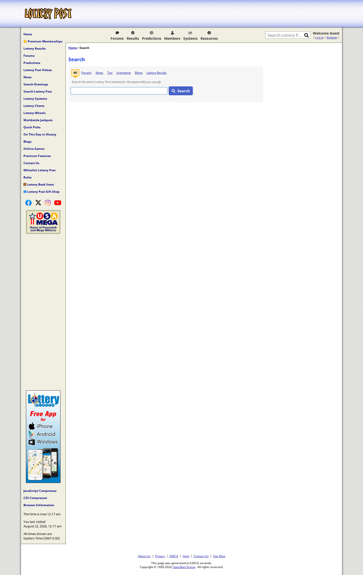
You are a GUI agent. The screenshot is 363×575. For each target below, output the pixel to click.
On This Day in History (39, 134)
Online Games (33, 149)
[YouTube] (57, 202)
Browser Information (38, 505)
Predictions (151, 38)
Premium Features (37, 156)
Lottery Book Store (40, 184)
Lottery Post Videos (37, 70)
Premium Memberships (44, 41)
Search (183, 90)
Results (133, 38)
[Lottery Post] (48, 13)
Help (186, 556)
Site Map (219, 556)
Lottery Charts (33, 106)
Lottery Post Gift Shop (43, 192)
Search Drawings (35, 84)
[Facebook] (28, 202)
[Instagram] (47, 202)
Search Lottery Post (37, 91)
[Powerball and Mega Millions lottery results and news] (43, 232)
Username (123, 73)
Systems (190, 38)
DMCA (173, 556)
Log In (319, 37)
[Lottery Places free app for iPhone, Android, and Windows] (43, 481)
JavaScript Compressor (40, 491)
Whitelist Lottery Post (39, 170)
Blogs (27, 141)
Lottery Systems (35, 98)
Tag (109, 73)
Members (172, 38)
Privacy (160, 556)
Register (332, 37)
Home (27, 34)
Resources (209, 38)
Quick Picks (31, 127)
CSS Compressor (35, 498)
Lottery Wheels (34, 113)
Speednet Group (184, 567)
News (27, 77)
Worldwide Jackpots (38, 120)
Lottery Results (34, 48)
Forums (117, 38)
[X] (38, 202)
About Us (144, 556)
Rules (27, 177)
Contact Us (31, 163)
